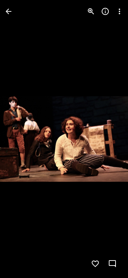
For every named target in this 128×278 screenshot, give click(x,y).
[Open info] (105, 11)
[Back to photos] (8, 11)
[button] (20, 139)
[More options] (119, 11)
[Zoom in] (91, 11)
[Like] (95, 263)
